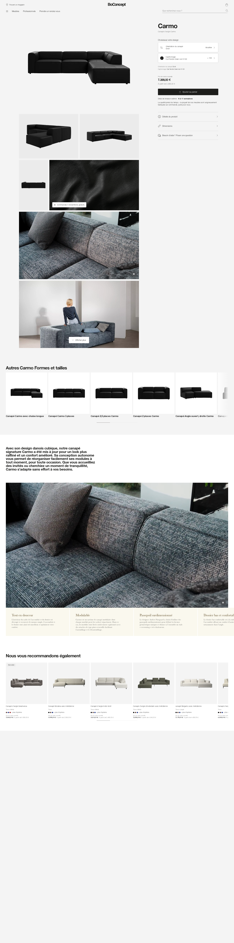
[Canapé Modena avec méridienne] (69, 683)
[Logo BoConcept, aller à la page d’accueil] (117, 4)
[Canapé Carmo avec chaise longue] (26, 393)
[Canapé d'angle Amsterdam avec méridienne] (154, 683)
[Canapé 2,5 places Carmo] (111, 393)
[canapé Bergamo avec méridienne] (196, 683)
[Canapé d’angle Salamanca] (26, 683)
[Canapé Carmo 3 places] (69, 393)
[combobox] (195, 10)
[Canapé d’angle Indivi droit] (111, 683)
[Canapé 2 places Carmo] (154, 393)
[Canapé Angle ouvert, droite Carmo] (196, 393)
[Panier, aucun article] (226, 4)
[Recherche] (227, 10)
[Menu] (7, 11)
